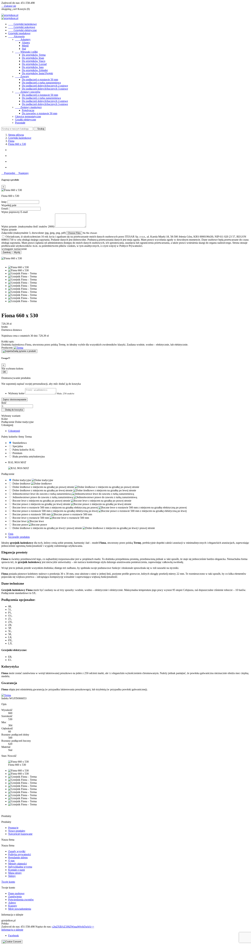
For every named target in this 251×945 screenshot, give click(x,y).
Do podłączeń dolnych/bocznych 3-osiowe (45, 88)
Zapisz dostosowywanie (14, 399)
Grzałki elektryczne (25, 119)
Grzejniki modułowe (19, 33)
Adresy (12, 902)
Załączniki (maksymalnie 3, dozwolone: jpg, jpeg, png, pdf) (33, 232)
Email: (4, 208)
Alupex (26, 42)
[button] (8, 173)
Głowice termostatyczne (28, 116)
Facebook (13, 935)
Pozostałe (20, 122)
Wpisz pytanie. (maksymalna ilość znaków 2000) (27, 226)
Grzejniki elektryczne (22, 30)
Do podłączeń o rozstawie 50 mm (40, 79)
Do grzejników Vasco (33, 61)
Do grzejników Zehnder (35, 70)
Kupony (12, 905)
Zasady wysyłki (16, 851)
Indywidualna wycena (20, 866)
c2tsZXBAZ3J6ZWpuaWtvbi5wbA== (73, 926)
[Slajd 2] (129, 155)
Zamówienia (15, 896)
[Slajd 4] (129, 167)
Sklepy (12, 875)
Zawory (22, 76)
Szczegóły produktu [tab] (19, 536)
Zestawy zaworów (27, 91)
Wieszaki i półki (26, 51)
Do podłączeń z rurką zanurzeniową (41, 82)
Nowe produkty (16, 830)
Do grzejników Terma (34, 54)
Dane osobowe (16, 893)
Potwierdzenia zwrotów (21, 899)
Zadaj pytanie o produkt (24, 351)
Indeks (5, 698)
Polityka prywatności (19, 854)
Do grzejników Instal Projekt (37, 73)
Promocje (13, 827)
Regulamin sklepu (18, 857)
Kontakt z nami (16, 869)
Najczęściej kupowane (20, 833)
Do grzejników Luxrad (34, 64)
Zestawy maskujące (28, 107)
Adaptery (23, 39)
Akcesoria (16, 36)
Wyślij (17, 252)
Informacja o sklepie (12, 929)
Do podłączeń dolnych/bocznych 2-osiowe (45, 85)
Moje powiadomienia (19, 908)
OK (4, 372)
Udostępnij (14, 430)
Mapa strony (15, 872)
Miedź (25, 45)
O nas (11, 860)
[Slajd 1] (129, 149)
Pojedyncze (28, 110)
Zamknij (7, 252)
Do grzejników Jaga (33, 67)
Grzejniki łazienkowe (22, 24)
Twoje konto (8, 881)
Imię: (4, 201)
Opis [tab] (10, 533)
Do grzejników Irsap (33, 57)
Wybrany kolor (16, 393)
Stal (24, 48)
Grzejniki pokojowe (21, 27)
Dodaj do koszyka (13, 409)
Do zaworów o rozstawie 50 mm (39, 113)
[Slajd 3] (129, 161)
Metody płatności (17, 863)
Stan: (4, 755)
